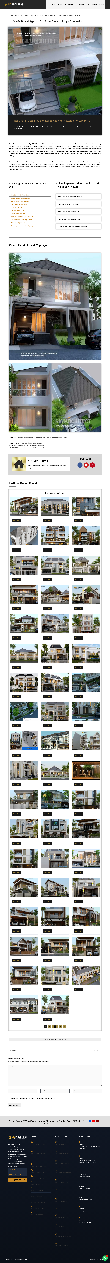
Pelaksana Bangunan (38, 1209)
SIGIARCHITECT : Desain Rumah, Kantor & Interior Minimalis (26, 448)
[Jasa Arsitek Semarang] (55, 1161)
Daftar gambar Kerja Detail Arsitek (68, 204)
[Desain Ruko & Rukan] (31, 1164)
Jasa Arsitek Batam (61, 1201)
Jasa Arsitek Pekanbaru (63, 1236)
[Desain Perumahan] (31, 1170)
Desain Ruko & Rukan (38, 1166)
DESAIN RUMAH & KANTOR (28, 15)
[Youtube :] (79, 1218)
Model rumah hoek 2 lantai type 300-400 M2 (30, 445)
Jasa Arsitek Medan (61, 1192)
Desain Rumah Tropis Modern (60, 15)
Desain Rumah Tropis (38, 1144)
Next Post (98, 1050)
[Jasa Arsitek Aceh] (55, 1224)
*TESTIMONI (81, 5)
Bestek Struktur (37, 1196)
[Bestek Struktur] (31, 1194)
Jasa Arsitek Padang (61, 1217)
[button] (78, 196)
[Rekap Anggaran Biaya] (31, 1200)
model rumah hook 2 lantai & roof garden (71, 162)
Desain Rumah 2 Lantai (44, 15)
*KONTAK (94, 5)
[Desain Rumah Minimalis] (31, 1157)
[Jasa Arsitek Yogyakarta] (55, 1170)
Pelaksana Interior (37, 1215)
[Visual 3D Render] (31, 1182)
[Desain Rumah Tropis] (31, 1142)
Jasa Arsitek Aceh (61, 1226)
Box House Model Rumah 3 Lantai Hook (29, 443)
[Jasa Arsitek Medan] (55, 1189)
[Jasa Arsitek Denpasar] (55, 1208)
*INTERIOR (101, 5)
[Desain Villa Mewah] (31, 1176)
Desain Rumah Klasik (38, 1154)
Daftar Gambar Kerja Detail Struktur (69, 219)
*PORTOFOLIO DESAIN (69, 5)
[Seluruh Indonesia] (55, 1243)
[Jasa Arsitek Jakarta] (55, 1142)
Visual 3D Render (37, 1184)
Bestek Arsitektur (37, 1190)
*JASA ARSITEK (51, 5)
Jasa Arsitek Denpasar (62, 1211)
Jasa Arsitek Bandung (62, 1154)
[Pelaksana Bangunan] (31, 1206)
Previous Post (13, 1050)
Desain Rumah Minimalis (39, 1160)
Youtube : (82, 1220)
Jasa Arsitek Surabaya (62, 1182)
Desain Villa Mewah (37, 1178)
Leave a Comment (13, 15)
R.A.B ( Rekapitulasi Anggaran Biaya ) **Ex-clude (73, 226)
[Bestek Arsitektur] (31, 1188)
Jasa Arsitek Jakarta (61, 1144)
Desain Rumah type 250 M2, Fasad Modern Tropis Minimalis (47, 21)
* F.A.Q (88, 5)
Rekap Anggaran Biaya (38, 1203)
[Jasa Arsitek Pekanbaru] (55, 1234)
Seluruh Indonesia (61, 1246)
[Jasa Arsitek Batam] (55, 1199)
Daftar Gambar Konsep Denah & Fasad (70, 197)
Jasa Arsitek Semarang (62, 1163)
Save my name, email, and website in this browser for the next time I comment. (33, 1098)
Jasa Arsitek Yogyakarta (63, 1173)
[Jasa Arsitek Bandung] (55, 1151)
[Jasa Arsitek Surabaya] (55, 1180)
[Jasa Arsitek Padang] (55, 1215)
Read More (16, 520)
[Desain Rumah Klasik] (31, 1151)
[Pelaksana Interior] (31, 1212)
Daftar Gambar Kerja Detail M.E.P (68, 211)
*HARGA (59, 5)
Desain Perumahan (37, 1172)
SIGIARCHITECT (38, 461)
